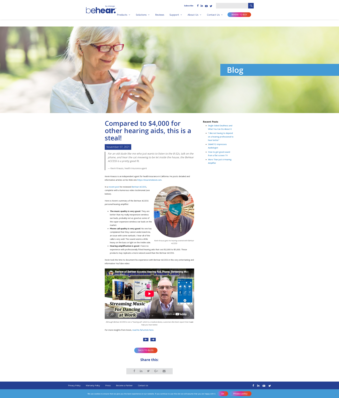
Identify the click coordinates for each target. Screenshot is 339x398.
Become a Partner (124, 385)
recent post (114, 186)
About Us (193, 15)
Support (174, 15)
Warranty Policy (93, 385)
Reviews (159, 15)
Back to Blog (145, 350)
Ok (222, 393)
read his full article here (142, 330)
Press (108, 385)
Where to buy (239, 14)
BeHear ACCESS (139, 186)
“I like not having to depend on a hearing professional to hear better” (220, 136)
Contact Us (213, 15)
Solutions (141, 15)
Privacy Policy (74, 385)
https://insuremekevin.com (149, 180)
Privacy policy (240, 393)
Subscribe (188, 5)
